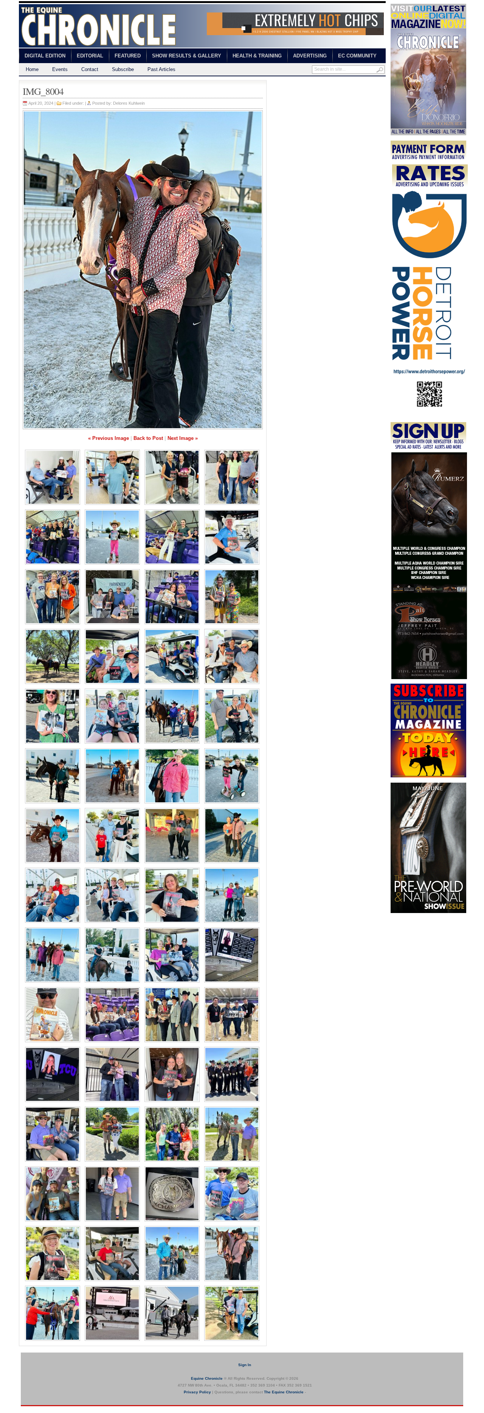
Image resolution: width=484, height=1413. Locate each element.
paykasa (341, 83)
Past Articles (161, 69)
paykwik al (278, 83)
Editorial (90, 56)
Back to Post (148, 438)
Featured (128, 56)
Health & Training (257, 56)
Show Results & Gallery (186, 56)
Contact (89, 69)
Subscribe (123, 69)
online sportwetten (311, 83)
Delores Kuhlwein (129, 103)
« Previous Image (108, 438)
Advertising (310, 56)
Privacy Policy (197, 1392)
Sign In (244, 1365)
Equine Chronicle (207, 1378)
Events (60, 69)
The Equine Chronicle (284, 1392)
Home (32, 69)
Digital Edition (45, 56)
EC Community (357, 56)
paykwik (26, 1409)
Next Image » (183, 438)
